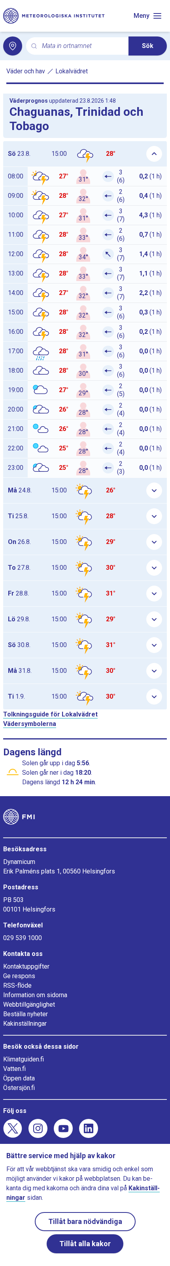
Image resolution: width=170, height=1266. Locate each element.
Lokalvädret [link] (71, 71)
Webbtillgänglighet (29, 1004)
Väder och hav (25, 71)
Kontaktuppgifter (26, 966)
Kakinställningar (25, 1023)
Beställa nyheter (25, 1014)
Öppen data (19, 1078)
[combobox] (82, 46)
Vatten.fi (14, 1069)
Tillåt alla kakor (85, 1243)
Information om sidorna (35, 995)
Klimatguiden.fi (23, 1059)
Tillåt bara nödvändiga (85, 1221)
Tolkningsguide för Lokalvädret (50, 714)
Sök (147, 46)
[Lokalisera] (12, 46)
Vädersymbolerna (29, 724)
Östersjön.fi (19, 1088)
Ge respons (19, 976)
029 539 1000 (22, 938)
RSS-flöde (17, 985)
